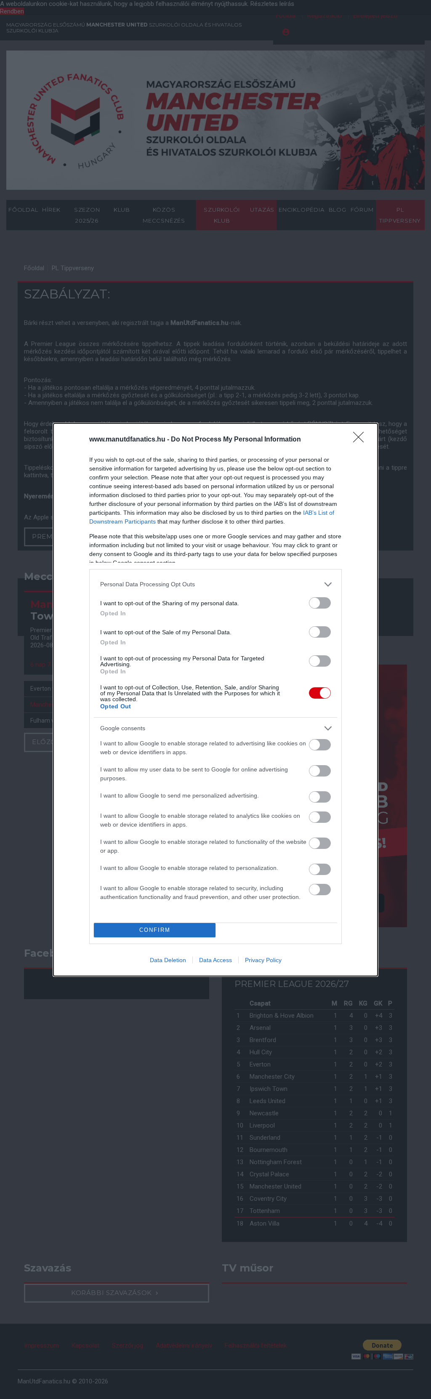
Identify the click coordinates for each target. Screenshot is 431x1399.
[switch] (320, 603)
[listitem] (215, 584)
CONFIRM (154, 930)
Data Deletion (168, 960)
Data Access (215, 960)
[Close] (361, 440)
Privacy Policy (263, 960)
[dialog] (215, 699)
